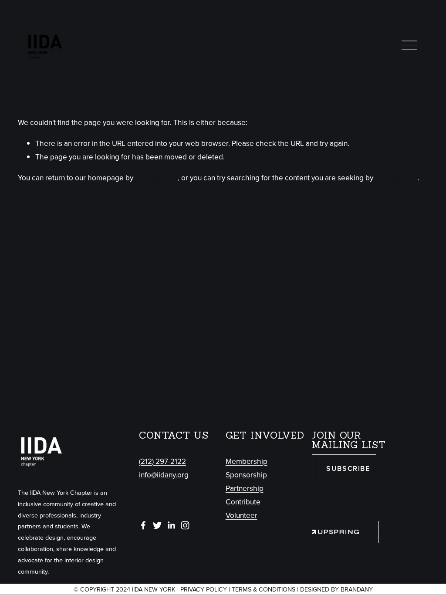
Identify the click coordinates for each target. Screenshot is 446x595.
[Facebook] (143, 525)
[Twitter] (157, 525)
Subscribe (348, 468)
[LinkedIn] (171, 525)
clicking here (156, 177)
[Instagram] (185, 525)
